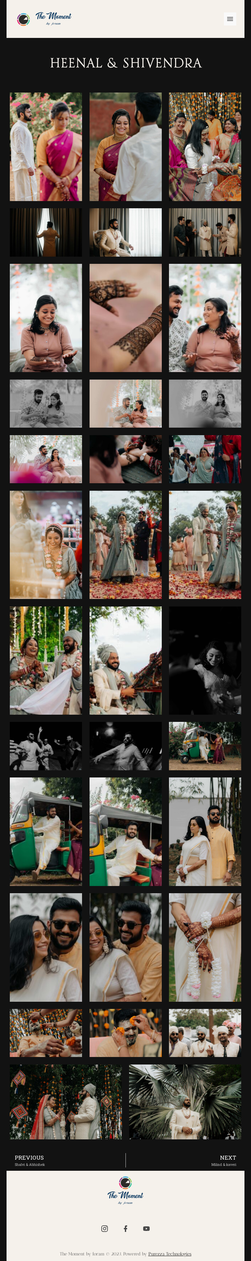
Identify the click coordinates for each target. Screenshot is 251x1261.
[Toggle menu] (230, 19)
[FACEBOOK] (125, 1228)
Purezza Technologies (170, 1254)
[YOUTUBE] (146, 1228)
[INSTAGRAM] (104, 1228)
